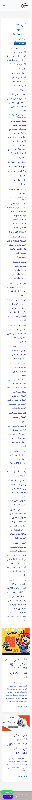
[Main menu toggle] (4, 5)
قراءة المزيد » (22, 707)
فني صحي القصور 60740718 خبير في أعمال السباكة (17, 744)
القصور (9, 472)
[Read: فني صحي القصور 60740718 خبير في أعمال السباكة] (16, 723)
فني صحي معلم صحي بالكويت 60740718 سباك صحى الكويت (16, 669)
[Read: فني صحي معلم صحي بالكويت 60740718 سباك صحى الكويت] (16, 642)
